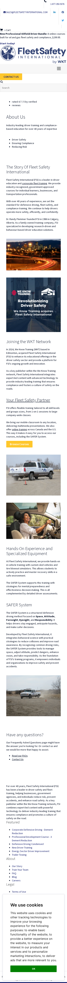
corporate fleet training (34, 183)
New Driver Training (22, 847)
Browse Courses (19, 444)
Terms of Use (19, 891)
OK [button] (33, 968)
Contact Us (18, 759)
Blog (14, 876)
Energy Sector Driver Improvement (30, 851)
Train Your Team (20, 869)
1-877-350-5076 (57, 4)
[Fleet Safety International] (33, 776)
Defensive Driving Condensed (28, 844)
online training (19, 429)
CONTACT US (11, 76)
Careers (16, 880)
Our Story (17, 866)
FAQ (14, 873)
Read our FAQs (20, 755)
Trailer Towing (19, 854)
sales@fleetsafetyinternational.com (27, 12)
